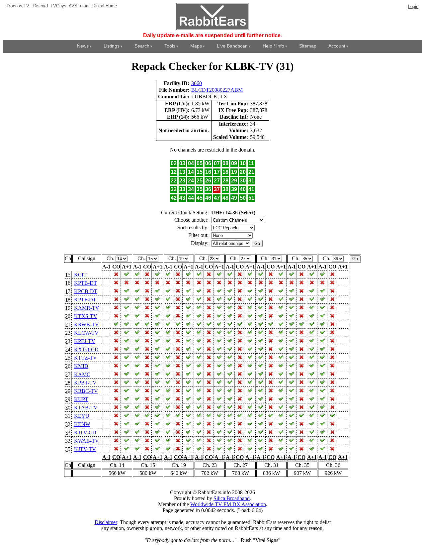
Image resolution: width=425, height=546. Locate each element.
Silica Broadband (231, 498)
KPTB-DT (85, 283)
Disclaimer (106, 522)
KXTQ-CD (86, 349)
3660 (196, 83)
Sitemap (307, 46)
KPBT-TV (85, 382)
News (83, 46)
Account (336, 46)
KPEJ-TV (84, 341)
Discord (40, 5)
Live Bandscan (232, 46)
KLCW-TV (86, 333)
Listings (112, 46)
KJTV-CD (85, 432)
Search (141, 46)
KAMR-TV (86, 308)
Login (413, 6)
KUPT (81, 399)
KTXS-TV (85, 316)
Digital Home (104, 5)
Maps (196, 46)
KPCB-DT (85, 291)
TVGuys (58, 5)
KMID (81, 366)
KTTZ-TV (85, 358)
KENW (82, 424)
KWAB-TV (86, 441)
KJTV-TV (85, 449)
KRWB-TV (86, 324)
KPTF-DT (85, 299)
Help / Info (273, 46)
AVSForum (79, 5)
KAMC (82, 374)
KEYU (81, 416)
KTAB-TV (86, 407)
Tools (169, 46)
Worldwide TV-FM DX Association (228, 504)
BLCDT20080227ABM (217, 90)
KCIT (80, 274)
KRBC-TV (86, 391)
